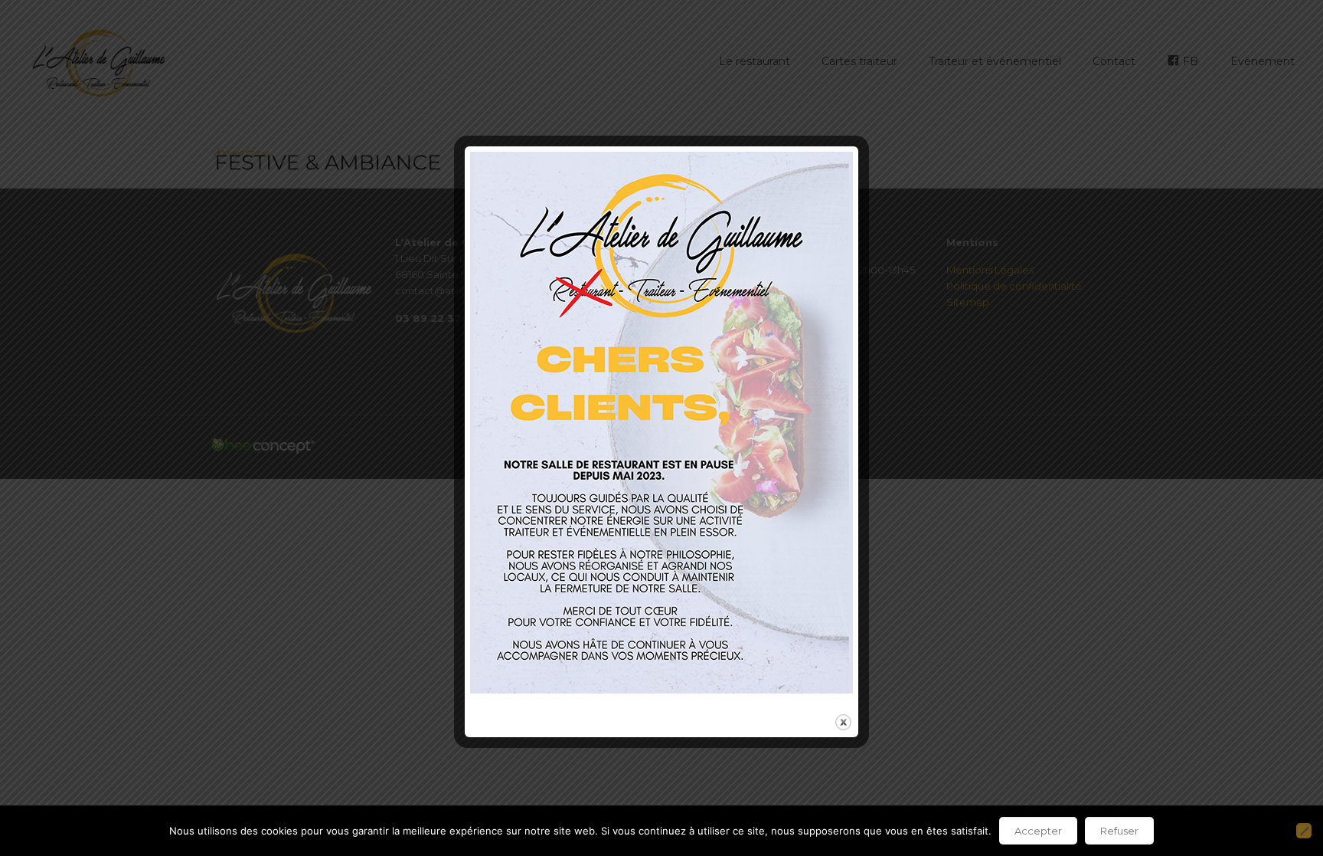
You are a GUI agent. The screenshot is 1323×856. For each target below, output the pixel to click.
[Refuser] (1304, 830)
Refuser (1119, 831)
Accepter (1038, 831)
